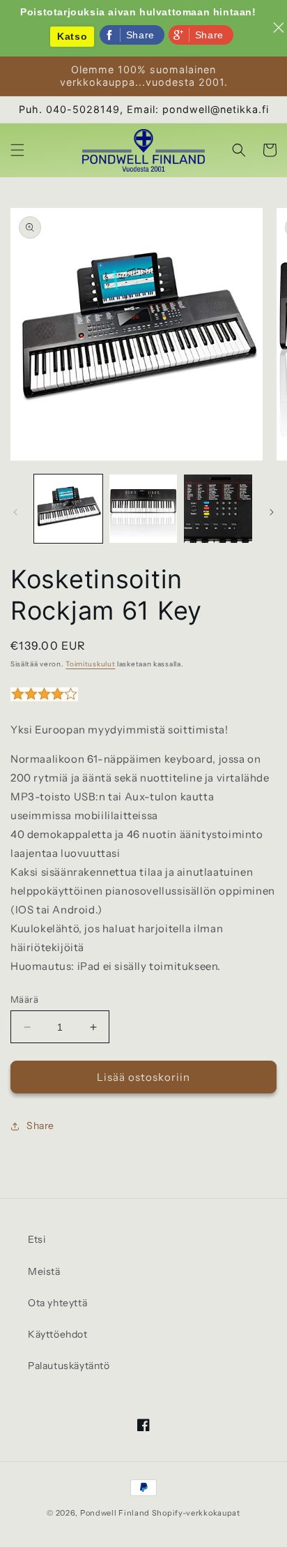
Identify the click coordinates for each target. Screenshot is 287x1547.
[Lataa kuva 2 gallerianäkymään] (143, 508)
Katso (72, 36)
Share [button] (40, 1125)
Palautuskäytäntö (69, 1365)
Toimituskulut (90, 663)
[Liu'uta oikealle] (271, 512)
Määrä (24, 999)
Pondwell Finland (115, 1513)
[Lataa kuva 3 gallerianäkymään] (218, 508)
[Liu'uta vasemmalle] (15, 512)
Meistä (44, 1271)
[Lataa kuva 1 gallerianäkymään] (68, 508)
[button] (17, 150)
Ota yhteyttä (57, 1302)
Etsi (36, 1239)
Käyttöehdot (58, 1334)
